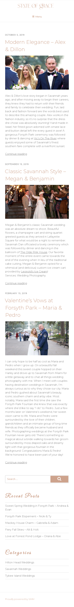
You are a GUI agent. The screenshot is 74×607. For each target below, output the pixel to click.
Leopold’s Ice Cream (34, 271)
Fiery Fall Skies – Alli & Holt (22, 529)
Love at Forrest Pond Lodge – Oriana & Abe (33, 536)
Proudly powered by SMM (19, 599)
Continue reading (16, 154)
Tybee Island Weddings (20, 575)
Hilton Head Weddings (19, 562)
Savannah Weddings (18, 569)
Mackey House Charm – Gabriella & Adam (31, 522)
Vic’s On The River (45, 138)
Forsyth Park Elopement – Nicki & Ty (28, 516)
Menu (38, 16)
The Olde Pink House (33, 252)
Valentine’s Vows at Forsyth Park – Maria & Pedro (33, 307)
